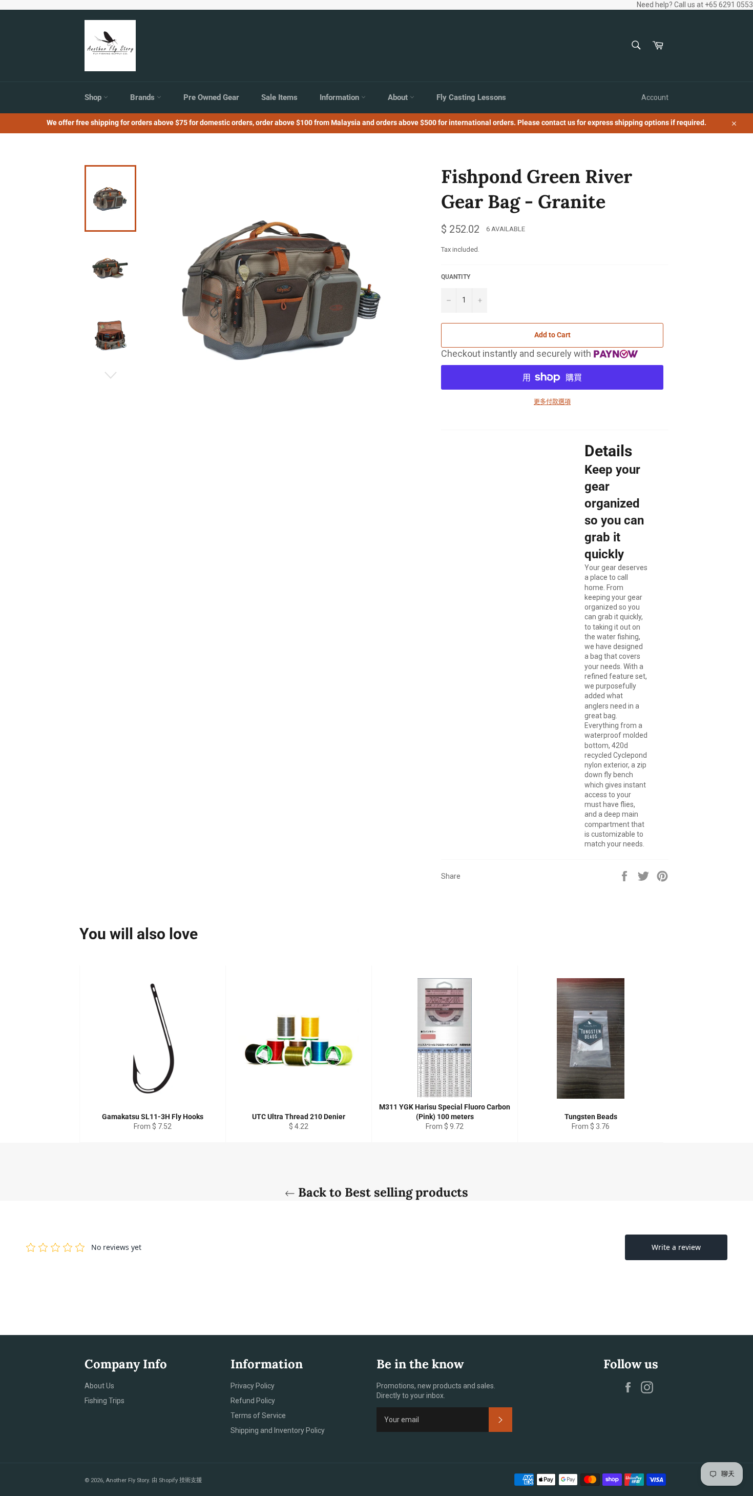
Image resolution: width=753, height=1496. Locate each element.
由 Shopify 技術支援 (177, 1480)
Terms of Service (258, 1415)
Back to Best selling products (381, 1192)
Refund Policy (253, 1401)
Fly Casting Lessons (471, 97)
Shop (94, 97)
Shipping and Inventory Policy (278, 1430)
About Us (99, 1386)
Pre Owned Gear (211, 97)
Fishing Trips (104, 1401)
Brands (143, 97)
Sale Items (279, 97)
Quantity (455, 276)
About (399, 97)
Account (654, 97)
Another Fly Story (127, 1480)
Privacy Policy (253, 1386)
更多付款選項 (552, 402)
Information (340, 97)
